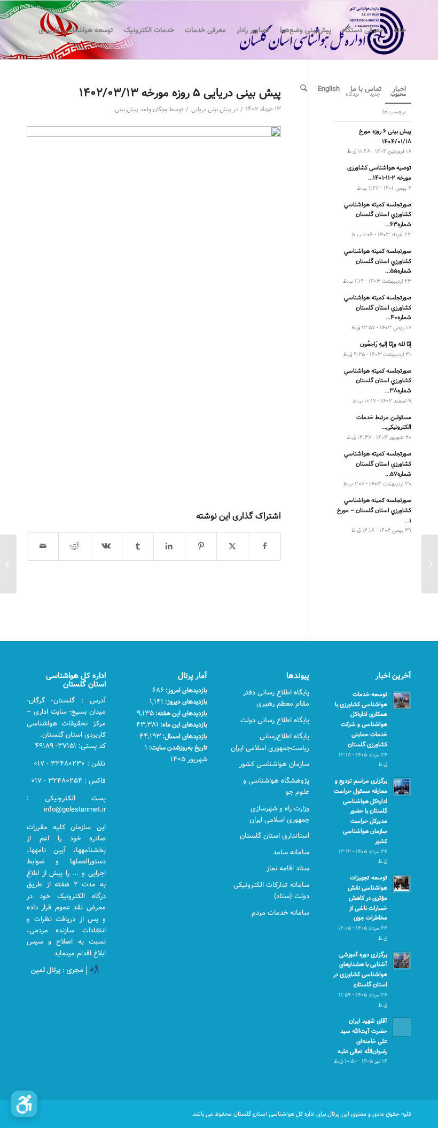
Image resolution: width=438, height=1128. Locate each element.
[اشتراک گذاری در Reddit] (74, 546)
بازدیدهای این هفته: (180, 713)
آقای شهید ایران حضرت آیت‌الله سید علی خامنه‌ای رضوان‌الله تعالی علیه (362, 1036)
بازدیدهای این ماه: (183, 724)
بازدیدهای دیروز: (185, 701)
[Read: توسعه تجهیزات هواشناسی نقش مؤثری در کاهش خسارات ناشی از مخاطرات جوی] (401, 883)
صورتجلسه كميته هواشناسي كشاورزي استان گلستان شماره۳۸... (377, 381)
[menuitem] (399, 30)
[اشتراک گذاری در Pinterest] (200, 546)
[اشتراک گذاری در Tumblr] (137, 546)
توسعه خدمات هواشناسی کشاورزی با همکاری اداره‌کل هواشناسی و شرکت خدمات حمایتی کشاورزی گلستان (361, 719)
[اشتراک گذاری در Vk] (105, 546)
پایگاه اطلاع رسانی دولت (274, 720)
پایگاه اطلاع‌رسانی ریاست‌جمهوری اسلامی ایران (270, 741)
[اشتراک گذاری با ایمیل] (42, 546)
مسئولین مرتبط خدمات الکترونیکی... (383, 422)
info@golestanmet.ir (75, 809)
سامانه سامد (291, 852)
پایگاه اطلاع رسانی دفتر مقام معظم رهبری (276, 697)
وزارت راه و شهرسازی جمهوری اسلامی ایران (279, 813)
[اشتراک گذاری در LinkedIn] (169, 546)
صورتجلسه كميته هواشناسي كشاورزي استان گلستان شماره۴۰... (377, 307)
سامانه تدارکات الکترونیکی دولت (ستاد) (271, 890)
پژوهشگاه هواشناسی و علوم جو (276, 786)
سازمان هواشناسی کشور (274, 764)
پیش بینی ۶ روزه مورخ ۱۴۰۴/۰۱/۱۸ (385, 136)
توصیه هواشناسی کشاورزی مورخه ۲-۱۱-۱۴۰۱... (379, 173)
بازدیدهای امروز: (185, 690)
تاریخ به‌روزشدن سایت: (177, 747)
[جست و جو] (303, 88)
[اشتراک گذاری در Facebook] (264, 546)
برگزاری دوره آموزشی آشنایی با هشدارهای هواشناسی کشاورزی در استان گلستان (360, 969)
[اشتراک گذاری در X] (232, 546)
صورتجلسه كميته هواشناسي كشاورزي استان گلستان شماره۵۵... (377, 261)
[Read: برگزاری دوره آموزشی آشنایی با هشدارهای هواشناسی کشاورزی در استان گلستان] (401, 960)
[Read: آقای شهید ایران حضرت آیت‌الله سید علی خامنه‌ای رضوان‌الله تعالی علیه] (401, 1027)
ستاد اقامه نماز (288, 868)
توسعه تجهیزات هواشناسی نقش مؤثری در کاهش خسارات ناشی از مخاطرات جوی (367, 897)
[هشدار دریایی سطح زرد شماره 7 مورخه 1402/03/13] (429, 564)
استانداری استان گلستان (274, 835)
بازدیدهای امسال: (184, 736)
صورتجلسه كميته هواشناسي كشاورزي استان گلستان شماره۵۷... (377, 464)
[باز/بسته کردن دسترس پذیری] (24, 1104)
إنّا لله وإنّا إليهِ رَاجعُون (385, 344)
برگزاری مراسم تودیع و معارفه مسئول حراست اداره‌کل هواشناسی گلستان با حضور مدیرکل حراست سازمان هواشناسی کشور (360, 811)
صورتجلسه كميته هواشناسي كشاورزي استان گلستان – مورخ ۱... (374, 510)
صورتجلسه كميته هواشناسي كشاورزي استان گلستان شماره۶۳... (377, 214)
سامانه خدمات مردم (280, 912)
